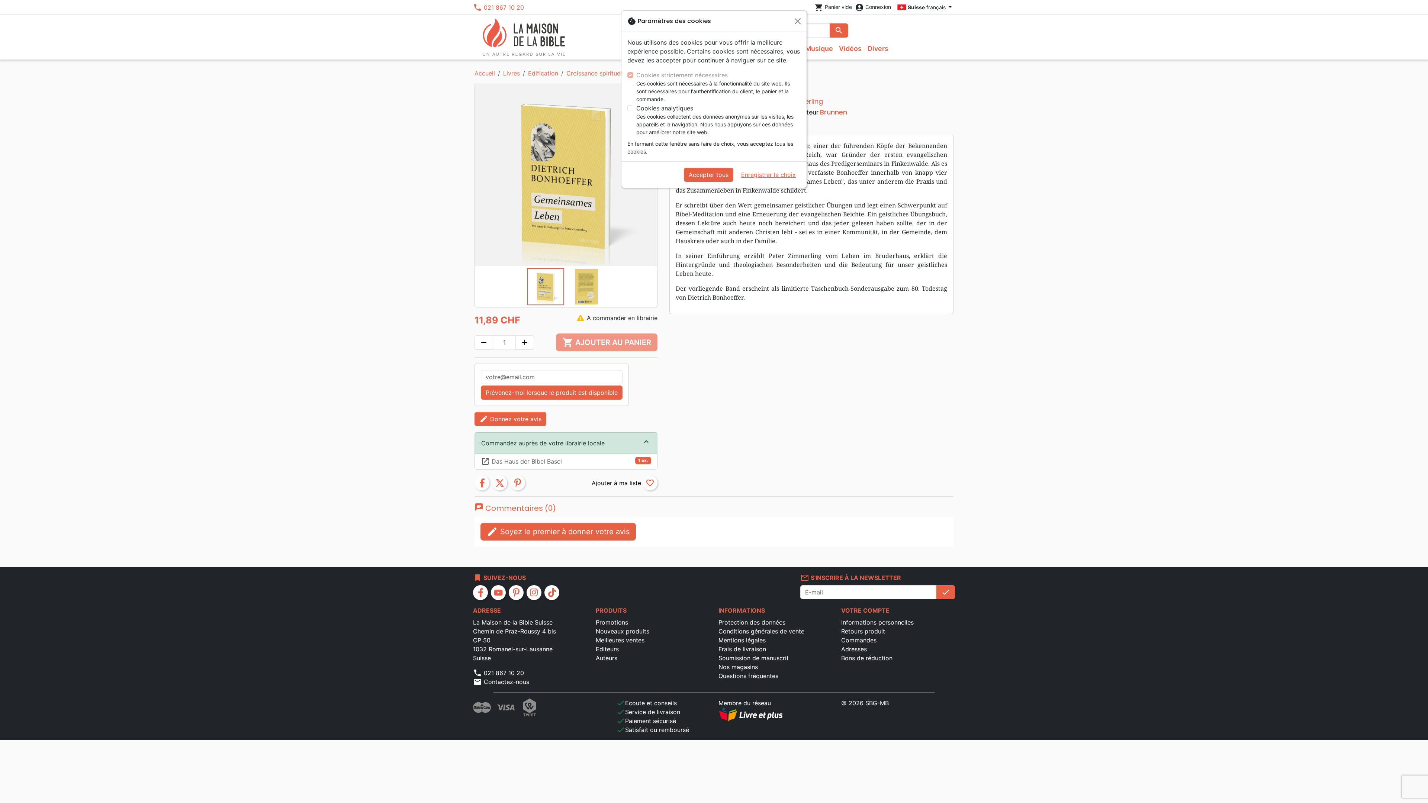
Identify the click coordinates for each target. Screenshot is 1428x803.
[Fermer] (798, 21)
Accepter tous (709, 174)
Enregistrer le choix (768, 174)
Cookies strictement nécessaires (682, 75)
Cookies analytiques (664, 108)
